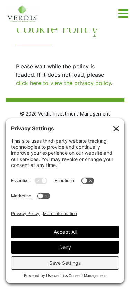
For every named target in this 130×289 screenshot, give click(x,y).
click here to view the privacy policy (63, 82)
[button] (123, 14)
